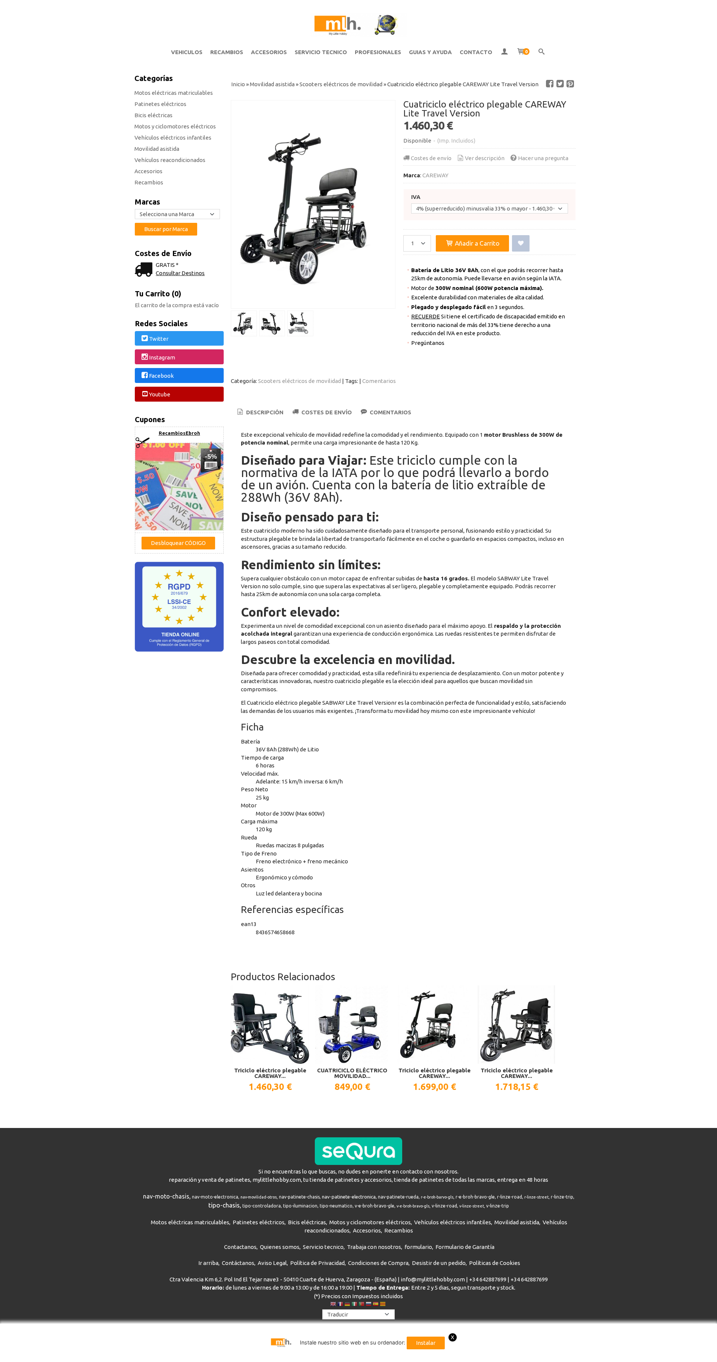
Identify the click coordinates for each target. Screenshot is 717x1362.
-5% (211, 456)
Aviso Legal (272, 1263)
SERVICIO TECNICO (321, 52)
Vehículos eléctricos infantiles (172, 137)
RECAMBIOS (226, 52)
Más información (562, 1355)
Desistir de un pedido (439, 1263)
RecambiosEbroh (179, 433)
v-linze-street (471, 1206)
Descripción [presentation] (264, 412)
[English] (333, 1305)
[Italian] (354, 1305)
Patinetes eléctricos (160, 104)
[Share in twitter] (560, 84)
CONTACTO (476, 52)
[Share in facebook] (549, 84)
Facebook (161, 376)
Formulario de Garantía (464, 1247)
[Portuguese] (361, 1305)
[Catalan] (383, 1305)
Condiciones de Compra (378, 1263)
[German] (347, 1305)
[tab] (259, 413)
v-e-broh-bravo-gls (413, 1206)
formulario (418, 1247)
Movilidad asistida (156, 149)
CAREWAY (435, 175)
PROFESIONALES (378, 52)
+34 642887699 (487, 1279)
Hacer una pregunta (543, 158)
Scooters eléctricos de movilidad (299, 381)
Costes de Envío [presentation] (326, 412)
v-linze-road (444, 1205)
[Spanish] (376, 1305)
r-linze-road (509, 1196)
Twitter (158, 339)
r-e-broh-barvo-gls (437, 1197)
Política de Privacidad (317, 1263)
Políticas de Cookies (494, 1263)
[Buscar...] (541, 52)
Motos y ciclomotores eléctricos (175, 126)
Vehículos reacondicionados (169, 160)
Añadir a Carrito (476, 243)
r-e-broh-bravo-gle (475, 1196)
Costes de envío (431, 158)
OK (533, 1355)
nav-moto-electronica (215, 1196)
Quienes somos (279, 1247)
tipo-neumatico (336, 1205)
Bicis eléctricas (153, 115)
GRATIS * (167, 265)
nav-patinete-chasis (299, 1196)
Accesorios (148, 171)
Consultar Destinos (180, 273)
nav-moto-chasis (166, 1196)
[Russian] (369, 1305)
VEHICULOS (186, 52)
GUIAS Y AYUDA (430, 52)
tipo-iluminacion (300, 1205)
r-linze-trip (562, 1196)
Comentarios (379, 381)
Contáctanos (238, 1263)
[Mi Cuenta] (504, 52)
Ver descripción (485, 158)
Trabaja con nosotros (374, 1247)
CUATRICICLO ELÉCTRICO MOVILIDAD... (352, 1073)
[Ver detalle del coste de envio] (145, 270)
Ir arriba (208, 1263)
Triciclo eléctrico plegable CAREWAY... (270, 1073)
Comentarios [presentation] (389, 412)
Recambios (148, 182)
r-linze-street (536, 1197)
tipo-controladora (261, 1205)
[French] (340, 1305)
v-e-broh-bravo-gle (374, 1205)
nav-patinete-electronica (349, 1197)
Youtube (159, 394)
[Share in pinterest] (570, 84)
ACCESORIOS (269, 52)
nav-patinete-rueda (398, 1196)
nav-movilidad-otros (258, 1197)
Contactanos (240, 1247)
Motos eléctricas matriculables (173, 93)
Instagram (162, 357)
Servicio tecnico (323, 1247)
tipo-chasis (224, 1205)
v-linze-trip (497, 1205)
